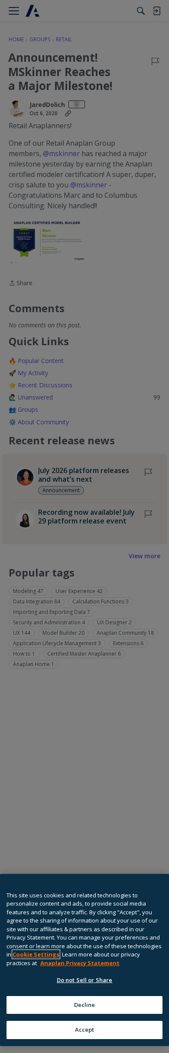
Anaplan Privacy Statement (80, 963)
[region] (84, 960)
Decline (84, 1005)
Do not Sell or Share (85, 980)
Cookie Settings (36, 954)
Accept (84, 1029)
